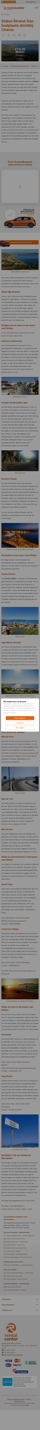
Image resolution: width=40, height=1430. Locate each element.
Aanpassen (19, 723)
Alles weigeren (19, 727)
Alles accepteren (20, 718)
